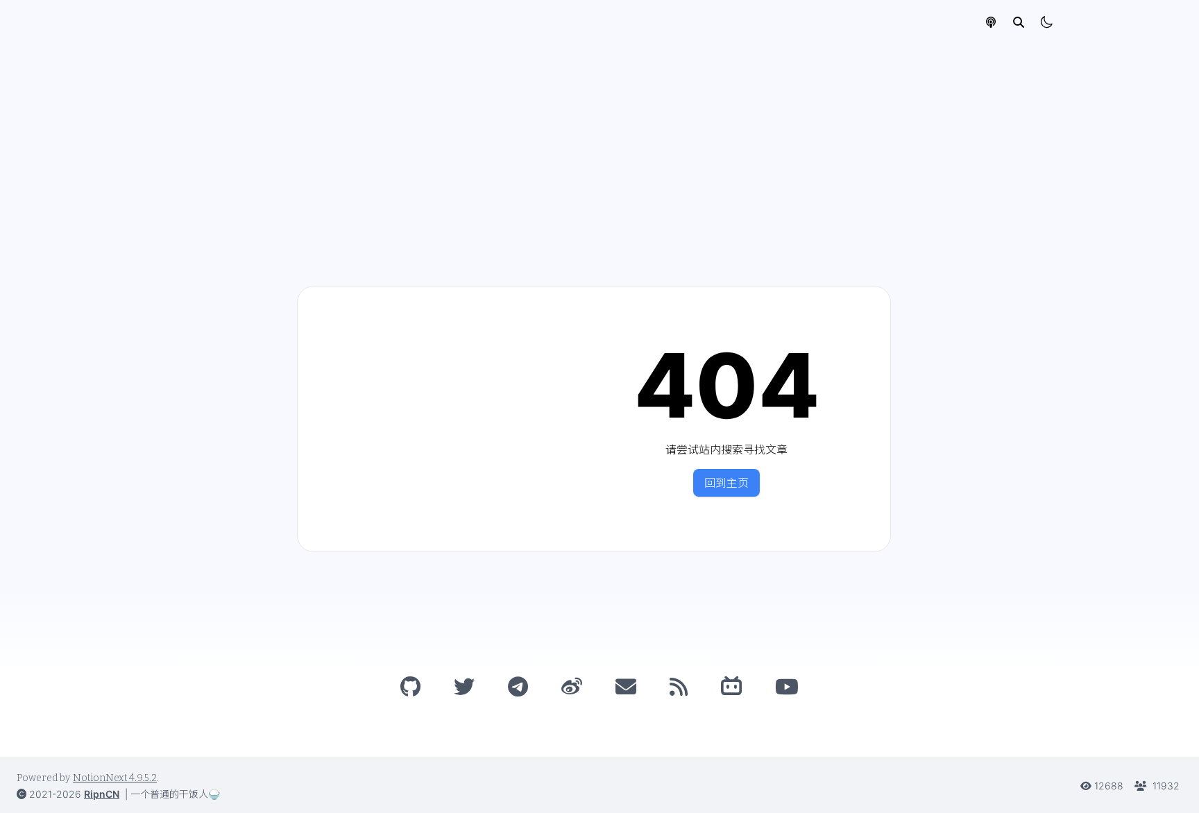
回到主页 (726, 483)
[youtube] (787, 686)
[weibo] (571, 686)
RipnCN (101, 794)
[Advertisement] (599, 148)
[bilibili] (731, 686)
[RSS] (679, 686)
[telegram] (518, 686)
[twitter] (464, 686)
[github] (410, 686)
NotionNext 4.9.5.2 (115, 778)
